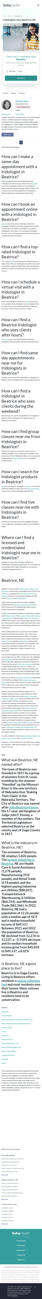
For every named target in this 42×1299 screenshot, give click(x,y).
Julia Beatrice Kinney (23, 807)
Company (21, 1255)
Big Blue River (21, 598)
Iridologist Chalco (7, 1214)
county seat (23, 589)
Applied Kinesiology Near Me (10, 1162)
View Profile (19, 114)
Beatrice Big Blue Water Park (30, 736)
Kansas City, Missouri (31, 618)
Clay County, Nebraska (25, 664)
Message (7, 114)
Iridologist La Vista (7, 1217)
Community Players (26, 738)
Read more (15, 1295)
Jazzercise (29, 722)
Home (4, 16)
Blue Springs (8, 659)
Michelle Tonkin (21, 101)
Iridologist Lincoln (7, 1208)
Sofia (34, 183)
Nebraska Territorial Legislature (25, 605)
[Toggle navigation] (38, 5)
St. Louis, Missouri (26, 616)
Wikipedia (4, 1011)
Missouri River (11, 616)
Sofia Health (6, 93)
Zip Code (12, 71)
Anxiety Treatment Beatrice (10, 1183)
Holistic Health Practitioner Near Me (12, 1168)
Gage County (33, 589)
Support (21, 1259)
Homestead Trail (11, 727)
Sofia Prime (17, 458)
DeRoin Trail (5, 641)
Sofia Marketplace (33, 489)
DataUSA (4, 1059)
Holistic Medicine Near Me (9, 1171)
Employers (21, 1250)
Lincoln (9, 598)
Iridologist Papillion (7, 1211)
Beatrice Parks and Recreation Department (15, 1023)
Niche (3, 1063)
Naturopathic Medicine (25, 93)
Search (21, 78)
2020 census (5, 593)
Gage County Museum (8, 738)
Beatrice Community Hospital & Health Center (17, 1019)
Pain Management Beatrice (9, 1186)
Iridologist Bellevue (7, 1220)
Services (10, 16)
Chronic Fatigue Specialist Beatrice (12, 1193)
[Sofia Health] (12, 5)
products (28, 486)
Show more (4, 1175)
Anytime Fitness (12, 722)
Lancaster (22, 666)
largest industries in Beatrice (18, 861)
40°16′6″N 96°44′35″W (24, 677)
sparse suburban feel (20, 982)
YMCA (20, 722)
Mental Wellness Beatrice (9, 1196)
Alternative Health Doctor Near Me (12, 1159)
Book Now (7, 135)
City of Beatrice (6, 1015)
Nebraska (4, 591)
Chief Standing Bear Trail (28, 727)
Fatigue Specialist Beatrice (9, 1190)
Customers (21, 1240)
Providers (21, 1245)
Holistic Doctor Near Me (9, 1165)
